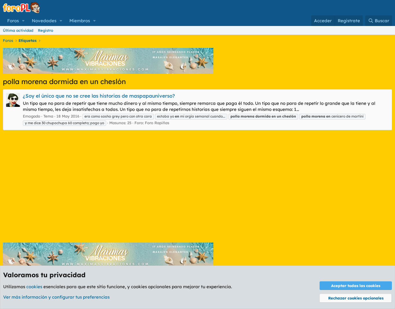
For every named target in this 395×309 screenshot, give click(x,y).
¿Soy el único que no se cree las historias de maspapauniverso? (99, 96)
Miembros (79, 20)
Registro (45, 30)
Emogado (31, 116)
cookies (34, 286)
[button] (23, 20)
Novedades (44, 20)
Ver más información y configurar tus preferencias (56, 297)
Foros (13, 20)
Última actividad (18, 30)
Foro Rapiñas (157, 122)
